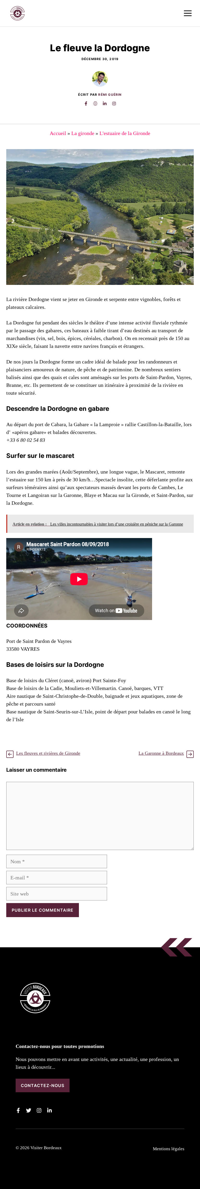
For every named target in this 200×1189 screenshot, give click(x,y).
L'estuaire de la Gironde (124, 133)
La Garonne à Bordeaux (161, 753)
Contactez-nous (42, 1085)
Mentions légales (168, 1148)
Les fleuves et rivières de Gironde (48, 753)
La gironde (82, 133)
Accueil (58, 133)
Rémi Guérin (110, 95)
